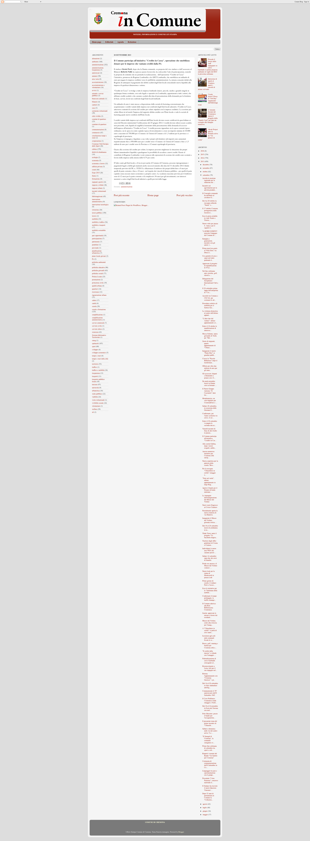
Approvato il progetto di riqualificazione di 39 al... (209, 265)
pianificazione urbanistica (96, 252)
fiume (94, 176)
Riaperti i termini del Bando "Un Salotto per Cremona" (209, 755)
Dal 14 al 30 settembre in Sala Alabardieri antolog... (210, 685)
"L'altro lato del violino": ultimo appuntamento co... (209, 320)
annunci (94, 76)
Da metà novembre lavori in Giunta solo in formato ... (209, 383)
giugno (205, 811)
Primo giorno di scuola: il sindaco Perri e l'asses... (209, 583)
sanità (94, 303)
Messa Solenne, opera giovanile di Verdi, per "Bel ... (209, 336)
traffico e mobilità (98, 370)
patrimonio (96, 241)
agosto (205, 804)
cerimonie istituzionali (99, 111)
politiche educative (98, 267)
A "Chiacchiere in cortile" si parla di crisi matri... (209, 630)
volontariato (96, 406)
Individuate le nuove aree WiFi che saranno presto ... (209, 550)
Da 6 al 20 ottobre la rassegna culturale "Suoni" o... (209, 203)
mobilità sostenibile (99, 230)
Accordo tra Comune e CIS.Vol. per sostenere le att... (210, 298)
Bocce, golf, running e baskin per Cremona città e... (210, 645)
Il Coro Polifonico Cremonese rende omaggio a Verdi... (209, 700)
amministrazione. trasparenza (98, 69)
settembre (206, 175)
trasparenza (96, 373)
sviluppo (95, 349)
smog (94, 340)
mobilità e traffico (98, 222)
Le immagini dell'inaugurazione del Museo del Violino (209, 498)
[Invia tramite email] (120, 183)
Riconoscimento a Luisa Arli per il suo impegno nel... (209, 668)
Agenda (120, 41)
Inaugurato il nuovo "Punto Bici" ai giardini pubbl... (209, 353)
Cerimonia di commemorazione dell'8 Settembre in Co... (209, 764)
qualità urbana (97, 286)
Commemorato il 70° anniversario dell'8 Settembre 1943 (209, 693)
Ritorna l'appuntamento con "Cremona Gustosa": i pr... (209, 676)
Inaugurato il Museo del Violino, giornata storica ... (209, 520)
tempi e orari (96, 356)
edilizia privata (97, 166)
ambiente (95, 61)
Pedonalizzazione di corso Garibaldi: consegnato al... (209, 660)
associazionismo (97, 82)
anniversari (96, 73)
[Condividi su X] (125, 183)
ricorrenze (95, 292)
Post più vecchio (185, 195)
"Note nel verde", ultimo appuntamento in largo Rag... (209, 481)
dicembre (206, 164)
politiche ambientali (99, 262)
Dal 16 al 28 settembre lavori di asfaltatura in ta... (210, 528)
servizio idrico (97, 329)
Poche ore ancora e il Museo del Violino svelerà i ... (209, 565)
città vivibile (96, 116)
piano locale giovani (99, 256)
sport (94, 346)
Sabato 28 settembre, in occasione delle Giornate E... (209, 408)
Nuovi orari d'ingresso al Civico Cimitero (210, 506)
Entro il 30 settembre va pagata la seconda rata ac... (209, 423)
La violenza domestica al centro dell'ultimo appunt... (210, 313)
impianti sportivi (98, 182)
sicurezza (95, 332)
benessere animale (98, 98)
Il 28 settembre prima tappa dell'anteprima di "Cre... (210, 290)
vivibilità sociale (97, 403)
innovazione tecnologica (100, 204)
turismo (94, 384)
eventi (94, 169)
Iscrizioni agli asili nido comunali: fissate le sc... (208, 638)
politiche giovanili (98, 270)
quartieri (95, 289)
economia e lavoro (98, 163)
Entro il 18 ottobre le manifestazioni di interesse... (209, 328)
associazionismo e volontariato (98, 86)
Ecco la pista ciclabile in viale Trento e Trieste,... (209, 218)
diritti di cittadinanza (99, 152)
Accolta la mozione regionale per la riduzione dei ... (209, 180)
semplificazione (97, 314)
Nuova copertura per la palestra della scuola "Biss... (210, 463)
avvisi (94, 90)
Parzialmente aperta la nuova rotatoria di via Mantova (209, 512)
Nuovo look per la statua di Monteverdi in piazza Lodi (208, 574)
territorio (95, 364)
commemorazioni (98, 129)
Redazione (132, 41)
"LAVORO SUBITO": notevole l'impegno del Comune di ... (210, 233)
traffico (94, 367)
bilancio (94, 102)
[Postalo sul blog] (122, 183)
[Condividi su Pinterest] (129, 183)
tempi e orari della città (100, 359)
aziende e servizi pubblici (97, 94)
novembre (206, 168)
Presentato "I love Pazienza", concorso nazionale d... (210, 780)
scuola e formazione (99, 309)
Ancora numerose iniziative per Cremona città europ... (208, 454)
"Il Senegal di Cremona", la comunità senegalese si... (208, 739)
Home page (96, 41)
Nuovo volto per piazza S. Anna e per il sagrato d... (210, 225)
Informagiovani (97, 196)
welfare (94, 409)
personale (95, 248)
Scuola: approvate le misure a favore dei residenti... (209, 615)
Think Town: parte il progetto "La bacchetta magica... (209, 535)
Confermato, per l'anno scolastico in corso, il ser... (209, 415)
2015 (203, 154)
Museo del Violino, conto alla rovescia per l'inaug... (209, 623)
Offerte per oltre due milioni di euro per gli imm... (209, 368)
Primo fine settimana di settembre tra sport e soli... (209, 748)
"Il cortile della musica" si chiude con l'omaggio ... (209, 653)
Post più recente (121, 195)
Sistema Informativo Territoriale (99, 336)
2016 (203, 151)
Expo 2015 (96, 172)
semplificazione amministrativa (97, 318)
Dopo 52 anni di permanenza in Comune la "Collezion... (208, 796)
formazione (96, 179)
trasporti (95, 376)
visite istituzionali (98, 400)
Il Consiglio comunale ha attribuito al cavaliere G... (210, 195)
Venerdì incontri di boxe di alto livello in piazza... (209, 431)
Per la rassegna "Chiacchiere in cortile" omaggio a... (209, 471)
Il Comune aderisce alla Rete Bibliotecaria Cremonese (209, 606)
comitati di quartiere (99, 119)
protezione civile (97, 283)
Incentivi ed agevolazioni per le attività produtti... (209, 188)
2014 (203, 158)
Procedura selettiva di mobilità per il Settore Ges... (209, 305)
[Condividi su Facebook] (127, 183)
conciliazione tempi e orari (99, 136)
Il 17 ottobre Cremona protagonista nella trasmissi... (210, 210)
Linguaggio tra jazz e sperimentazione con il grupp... (209, 773)
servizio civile (97, 326)
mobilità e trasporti (98, 225)
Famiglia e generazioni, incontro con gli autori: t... (208, 242)
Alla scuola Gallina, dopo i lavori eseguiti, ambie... (209, 446)
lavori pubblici (97, 213)
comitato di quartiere (99, 124)
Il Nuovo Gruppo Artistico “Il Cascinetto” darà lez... (209, 392)
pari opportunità (97, 235)
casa (93, 108)
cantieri (94, 105)
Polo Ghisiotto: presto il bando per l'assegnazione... (210, 715)
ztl (93, 412)
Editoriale (109, 41)
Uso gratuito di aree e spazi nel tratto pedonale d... (209, 258)
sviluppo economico (99, 352)
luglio (205, 807)
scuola (94, 306)
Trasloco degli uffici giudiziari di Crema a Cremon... (210, 543)
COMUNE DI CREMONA (155, 822)
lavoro (94, 216)
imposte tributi (97, 188)
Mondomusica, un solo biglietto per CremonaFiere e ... (209, 400)
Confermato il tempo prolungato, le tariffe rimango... (209, 598)
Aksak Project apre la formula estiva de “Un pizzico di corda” (208, 134)
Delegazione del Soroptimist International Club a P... (210, 281)
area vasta (95, 79)
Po (93, 259)
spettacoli (95, 343)
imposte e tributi (97, 185)
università (95, 387)
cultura (94, 149)
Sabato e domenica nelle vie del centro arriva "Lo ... (209, 731)
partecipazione (97, 238)
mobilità (95, 219)
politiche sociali (97, 273)
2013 (203, 161)
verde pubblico (97, 394)
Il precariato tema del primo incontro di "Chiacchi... (209, 723)
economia (95, 160)
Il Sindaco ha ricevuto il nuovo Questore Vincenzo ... (209, 788)
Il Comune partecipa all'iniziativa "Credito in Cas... (209, 438)
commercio (96, 132)
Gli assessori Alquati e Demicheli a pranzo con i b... (209, 375)
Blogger (181, 832)
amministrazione (126, 186)
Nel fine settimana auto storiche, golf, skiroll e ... (209, 273)
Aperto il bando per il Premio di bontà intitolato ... (209, 490)
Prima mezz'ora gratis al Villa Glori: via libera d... (209, 250)
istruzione (95, 210)
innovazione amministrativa (97, 200)
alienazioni (95, 58)
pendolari (95, 244)
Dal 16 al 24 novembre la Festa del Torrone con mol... (210, 708)
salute (94, 300)
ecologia (95, 157)
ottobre (205, 171)
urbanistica (96, 390)
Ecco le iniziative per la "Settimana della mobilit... (209, 590)
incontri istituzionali (99, 191)
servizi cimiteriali (98, 323)
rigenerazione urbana (99, 295)
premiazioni (96, 279)
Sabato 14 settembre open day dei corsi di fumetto (209, 558)
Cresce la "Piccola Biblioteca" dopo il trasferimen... (209, 360)
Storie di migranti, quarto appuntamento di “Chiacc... (209, 344)
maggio (205, 814)
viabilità (95, 397)
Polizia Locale (97, 276)
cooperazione (96, 141)
